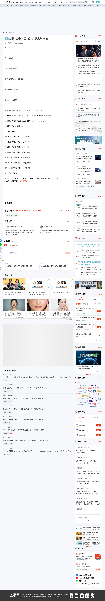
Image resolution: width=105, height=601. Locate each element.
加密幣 (50, 2)
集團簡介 (30, 594)
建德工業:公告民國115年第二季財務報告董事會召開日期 (38, 293)
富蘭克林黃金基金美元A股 (83, 334)
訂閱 (66, 2)
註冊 (98, 2)
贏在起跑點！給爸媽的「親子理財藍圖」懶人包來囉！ (28, 211)
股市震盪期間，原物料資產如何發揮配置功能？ (14, 293)
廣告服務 (36, 594)
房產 (64, 6)
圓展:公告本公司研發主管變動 (61, 293)
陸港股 (31, 2)
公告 (6, 32)
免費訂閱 (97, 570)
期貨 (53, 6)
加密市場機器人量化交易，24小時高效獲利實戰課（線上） (91, 215)
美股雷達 (84, 153)
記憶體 (82, 425)
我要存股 (68, 211)
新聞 (17, 2)
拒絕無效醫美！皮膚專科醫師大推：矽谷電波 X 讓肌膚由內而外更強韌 (38, 314)
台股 (21, 2)
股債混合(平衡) (85, 313)
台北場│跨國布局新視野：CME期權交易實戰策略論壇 (91, 207)
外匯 (40, 2)
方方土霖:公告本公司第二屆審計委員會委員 (53, 266)
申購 (99, 311)
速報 (39, 6)
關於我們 (24, 594)
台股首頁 (61, 211)
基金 (36, 2)
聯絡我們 (50, 594)
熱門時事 (33, 6)
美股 (26, 2)
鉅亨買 (55, 2)
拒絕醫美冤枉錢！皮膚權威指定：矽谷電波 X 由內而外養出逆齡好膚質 (61, 314)
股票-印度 (84, 320)
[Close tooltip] (14, 266)
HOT (83, 206)
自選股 (97, 6)
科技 (21, 6)
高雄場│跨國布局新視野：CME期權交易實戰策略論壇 (91, 223)
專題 (80, 6)
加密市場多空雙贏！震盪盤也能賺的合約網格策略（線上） (91, 230)
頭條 (7, 6)
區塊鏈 (59, 6)
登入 (95, 2)
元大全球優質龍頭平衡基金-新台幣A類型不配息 (86, 309)
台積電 (82, 430)
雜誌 (84, 6)
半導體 (82, 435)
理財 (69, 6)
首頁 (12, 2)
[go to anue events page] (90, 2)
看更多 (68, 221)
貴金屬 (83, 337)
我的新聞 (90, 6)
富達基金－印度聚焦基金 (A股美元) (86, 318)
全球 (45, 2)
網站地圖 (60, 594)
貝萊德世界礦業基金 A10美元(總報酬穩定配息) (86, 326)
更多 (99, 41)
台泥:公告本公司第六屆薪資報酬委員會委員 (19, 266)
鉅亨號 (61, 2)
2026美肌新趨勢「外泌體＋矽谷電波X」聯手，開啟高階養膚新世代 (13, 314)
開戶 (99, 335)
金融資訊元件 (43, 594)
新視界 (74, 6)
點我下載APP (24, 181)
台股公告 (11, 32)
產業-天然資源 (85, 329)
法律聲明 (66, 594)
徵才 (55, 594)
